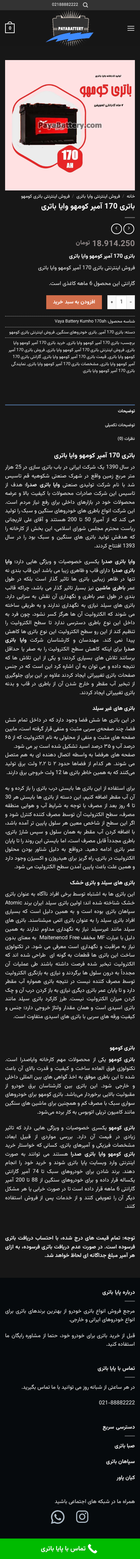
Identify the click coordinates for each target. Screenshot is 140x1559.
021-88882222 (117, 1403)
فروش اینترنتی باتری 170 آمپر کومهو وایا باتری (85, 350)
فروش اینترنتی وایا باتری (98, 196)
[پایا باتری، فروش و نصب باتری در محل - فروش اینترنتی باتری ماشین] (70, 28)
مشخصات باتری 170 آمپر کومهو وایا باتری (63, 364)
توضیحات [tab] (126, 411)
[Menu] (131, 28)
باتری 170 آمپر (111, 332)
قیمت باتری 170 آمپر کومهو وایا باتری (74, 357)
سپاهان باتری (120, 1462)
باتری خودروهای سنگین (77, 332)
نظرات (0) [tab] (126, 438)
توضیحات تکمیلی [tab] (120, 425)
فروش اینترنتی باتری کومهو (45, 196)
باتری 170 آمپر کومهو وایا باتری (93, 343)
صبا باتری (125, 1446)
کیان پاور (126, 1478)
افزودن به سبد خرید (74, 302)
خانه (131, 196)
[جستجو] (85, 5)
